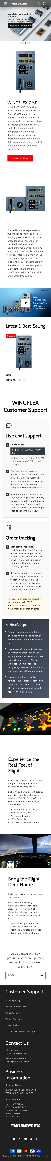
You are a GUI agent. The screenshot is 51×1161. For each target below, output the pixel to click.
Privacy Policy (12, 1025)
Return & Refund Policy (16, 1006)
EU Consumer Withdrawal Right (20, 1031)
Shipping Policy (12, 1000)
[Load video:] (25, 302)
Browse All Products (20, 25)
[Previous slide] (4, 22)
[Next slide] (47, 22)
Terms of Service (13, 1019)
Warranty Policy (13, 1013)
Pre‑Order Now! (20, 158)
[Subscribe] (41, 975)
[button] (5, 4)
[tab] (21, 43)
